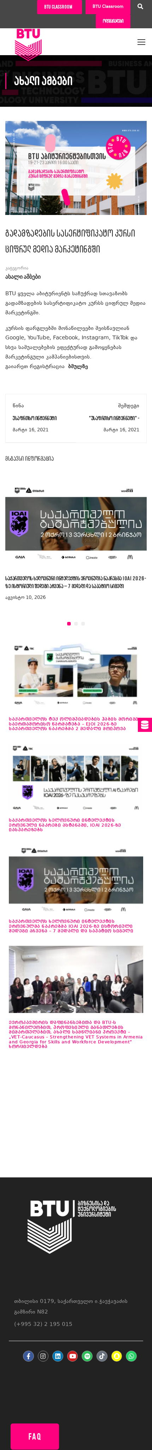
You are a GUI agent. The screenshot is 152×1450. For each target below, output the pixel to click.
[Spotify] (87, 1356)
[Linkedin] (57, 1356)
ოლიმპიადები (113, 21)
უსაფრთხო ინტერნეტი (35, 418)
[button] (69, 623)
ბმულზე (78, 367)
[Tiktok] (102, 1356)
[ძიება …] (140, 7)
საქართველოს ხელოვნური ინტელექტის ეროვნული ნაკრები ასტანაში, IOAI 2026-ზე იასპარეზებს (65, 825)
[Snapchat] (116, 1356)
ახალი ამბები (23, 277)
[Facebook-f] (28, 1356)
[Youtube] (72, 1356)
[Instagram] (43, 1356)
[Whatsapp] (131, 1356)
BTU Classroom (108, 7)
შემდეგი (128, 406)
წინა (18, 406)
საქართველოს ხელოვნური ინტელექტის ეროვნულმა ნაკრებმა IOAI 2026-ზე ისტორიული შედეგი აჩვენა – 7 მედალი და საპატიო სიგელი (71, 926)
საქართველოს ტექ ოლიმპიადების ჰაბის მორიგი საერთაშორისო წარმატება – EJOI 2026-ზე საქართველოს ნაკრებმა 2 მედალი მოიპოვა (74, 724)
